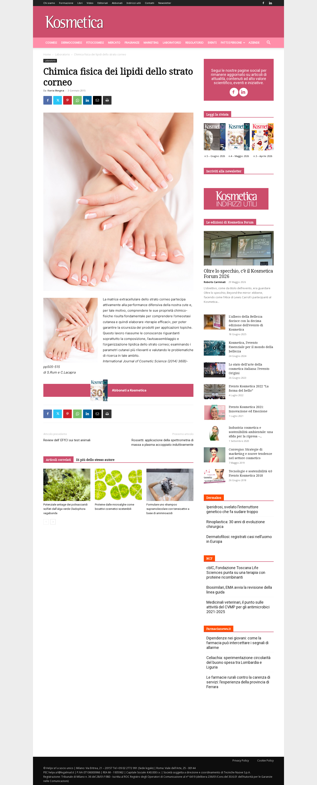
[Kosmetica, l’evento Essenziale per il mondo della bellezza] (214, 348)
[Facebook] (263, 3)
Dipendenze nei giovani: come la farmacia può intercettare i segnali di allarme (237, 643)
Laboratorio (172, 42)
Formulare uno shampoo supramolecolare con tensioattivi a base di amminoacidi (167, 509)
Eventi (212, 42)
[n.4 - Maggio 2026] (239, 137)
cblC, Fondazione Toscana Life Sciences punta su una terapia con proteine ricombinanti (235, 572)
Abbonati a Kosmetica (129, 390)
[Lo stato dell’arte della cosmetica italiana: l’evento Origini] (214, 369)
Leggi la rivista (217, 114)
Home (47, 54)
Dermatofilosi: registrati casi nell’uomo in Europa (239, 539)
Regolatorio (194, 42)
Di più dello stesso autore (95, 460)
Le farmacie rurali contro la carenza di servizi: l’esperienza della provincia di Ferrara (238, 682)
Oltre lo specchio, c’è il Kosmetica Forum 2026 (238, 273)
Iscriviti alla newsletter (224, 171)
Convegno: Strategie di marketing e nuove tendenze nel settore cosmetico (250, 453)
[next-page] (53, 521)
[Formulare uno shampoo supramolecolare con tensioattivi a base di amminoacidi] (169, 485)
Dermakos (213, 498)
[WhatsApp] (77, 100)
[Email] (97, 100)
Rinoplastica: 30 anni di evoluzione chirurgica (235, 524)
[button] (268, 43)
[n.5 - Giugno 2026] (215, 137)
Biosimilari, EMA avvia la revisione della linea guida (239, 589)
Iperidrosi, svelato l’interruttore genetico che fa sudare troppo (232, 509)
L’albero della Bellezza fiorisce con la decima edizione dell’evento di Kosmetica (246, 322)
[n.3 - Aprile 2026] (263, 137)
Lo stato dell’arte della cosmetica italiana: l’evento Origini (249, 368)
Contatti (149, 3)
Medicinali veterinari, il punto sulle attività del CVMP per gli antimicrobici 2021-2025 (238, 607)
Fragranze (132, 42)
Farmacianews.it (218, 629)
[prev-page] (46, 521)
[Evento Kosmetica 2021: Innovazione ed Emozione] (214, 412)
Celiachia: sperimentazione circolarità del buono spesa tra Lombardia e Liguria (238, 662)
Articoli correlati (58, 460)
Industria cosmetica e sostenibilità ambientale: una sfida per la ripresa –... (251, 431)
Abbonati (117, 3)
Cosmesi (51, 42)
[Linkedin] (270, 3)
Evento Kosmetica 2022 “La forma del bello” (249, 388)
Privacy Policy (240, 760)
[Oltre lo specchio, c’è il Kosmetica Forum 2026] (239, 248)
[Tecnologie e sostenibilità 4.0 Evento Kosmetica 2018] (214, 476)
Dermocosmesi (71, 42)
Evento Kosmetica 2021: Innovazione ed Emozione (248, 409)
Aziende (254, 42)
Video (90, 3)
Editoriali (102, 3)
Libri (80, 3)
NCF (209, 558)
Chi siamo (49, 3)
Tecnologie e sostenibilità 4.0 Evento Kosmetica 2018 (250, 473)
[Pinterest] (67, 100)
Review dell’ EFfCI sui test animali (66, 440)
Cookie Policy (265, 760)
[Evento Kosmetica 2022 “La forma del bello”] (214, 391)
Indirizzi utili (134, 3)
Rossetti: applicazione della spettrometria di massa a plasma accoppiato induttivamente (162, 442)
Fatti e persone (231, 42)
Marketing (151, 42)
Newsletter (164, 3)
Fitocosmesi (95, 42)
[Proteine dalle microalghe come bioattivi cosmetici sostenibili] (118, 485)
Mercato (114, 42)
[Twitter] (57, 100)
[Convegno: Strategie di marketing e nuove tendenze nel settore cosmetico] (214, 454)
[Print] (107, 100)
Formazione (66, 3)
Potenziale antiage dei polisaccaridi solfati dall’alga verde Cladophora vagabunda (65, 509)
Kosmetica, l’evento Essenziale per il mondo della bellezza (251, 347)
